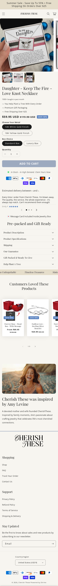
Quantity (6, 149)
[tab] (26, 210)
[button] (48, 14)
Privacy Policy (8, 499)
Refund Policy (8, 504)
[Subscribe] (53, 543)
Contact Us (7, 481)
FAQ (4, 470)
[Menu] (3, 14)
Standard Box (12, 143)
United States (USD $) (27, 562)
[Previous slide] (22, 210)
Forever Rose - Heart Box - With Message (13, 325)
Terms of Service (10, 510)
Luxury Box (32, 143)
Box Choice (7, 139)
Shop (4, 464)
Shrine (43, 582)
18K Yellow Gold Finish (17, 133)
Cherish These (24, 582)
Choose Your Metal (11, 122)
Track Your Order (10, 476)
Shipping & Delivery (11, 516)
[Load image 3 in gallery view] (29, 77)
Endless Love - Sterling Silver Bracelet (38, 326)
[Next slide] (36, 210)
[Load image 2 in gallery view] (18, 77)
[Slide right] (35, 346)
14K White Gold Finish (17, 127)
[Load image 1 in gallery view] (7, 77)
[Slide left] (23, 346)
